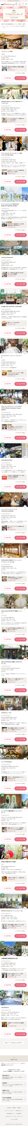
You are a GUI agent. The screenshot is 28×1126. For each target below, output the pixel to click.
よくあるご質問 (14, 1119)
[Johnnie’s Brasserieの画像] (14, 248)
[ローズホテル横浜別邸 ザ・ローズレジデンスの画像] (14, 801)
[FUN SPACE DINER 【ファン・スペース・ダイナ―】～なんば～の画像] (14, 550)
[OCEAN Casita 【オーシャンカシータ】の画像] (14, 901)
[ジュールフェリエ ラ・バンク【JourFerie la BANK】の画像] (14, 499)
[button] (14, 1077)
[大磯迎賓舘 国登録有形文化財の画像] (14, 949)
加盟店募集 (18, 1113)
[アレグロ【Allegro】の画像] (14, 752)
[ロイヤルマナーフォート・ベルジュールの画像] (14, 346)
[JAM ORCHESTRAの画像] (14, 450)
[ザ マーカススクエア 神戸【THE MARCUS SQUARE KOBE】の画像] (14, 194)
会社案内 (9, 1107)
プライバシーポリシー (9, 1110)
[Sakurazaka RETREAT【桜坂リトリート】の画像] (14, 601)
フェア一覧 (22, 78)
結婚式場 (22, 1063)
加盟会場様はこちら (11, 1113)
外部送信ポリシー (19, 1110)
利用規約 (14, 1107)
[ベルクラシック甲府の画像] (14, 42)
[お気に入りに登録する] (25, 49)
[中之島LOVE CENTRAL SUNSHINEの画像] (14, 297)
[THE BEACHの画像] (14, 998)
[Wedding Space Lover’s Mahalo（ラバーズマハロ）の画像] (14, 92)
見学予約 (8, 78)
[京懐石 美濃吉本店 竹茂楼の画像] (14, 852)
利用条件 (19, 1107)
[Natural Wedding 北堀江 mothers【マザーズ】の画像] (14, 652)
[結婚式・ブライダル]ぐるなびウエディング (10, 1063)
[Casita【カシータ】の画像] (14, 703)
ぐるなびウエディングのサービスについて (14, 1116)
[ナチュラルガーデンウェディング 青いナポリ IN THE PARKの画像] (14, 143)
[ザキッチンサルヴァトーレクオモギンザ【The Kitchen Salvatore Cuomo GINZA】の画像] (14, 396)
